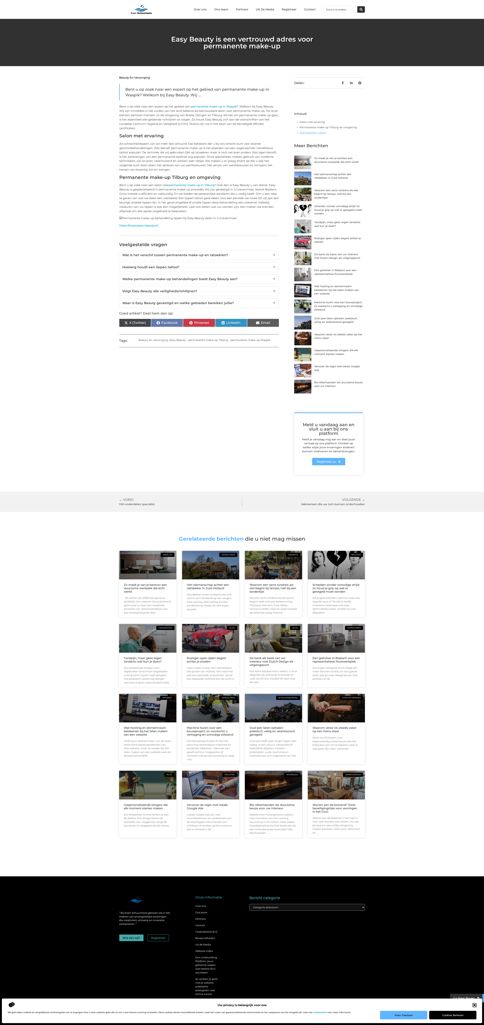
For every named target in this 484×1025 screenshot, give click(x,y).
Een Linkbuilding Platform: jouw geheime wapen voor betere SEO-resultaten (206, 965)
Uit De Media (265, 9)
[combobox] (340, 9)
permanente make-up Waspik (250, 340)
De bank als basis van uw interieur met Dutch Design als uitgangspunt (271, 661)
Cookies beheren (453, 1015)
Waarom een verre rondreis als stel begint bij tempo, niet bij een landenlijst (336, 194)
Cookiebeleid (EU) (206, 931)
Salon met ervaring (312, 122)
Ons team (221, 9)
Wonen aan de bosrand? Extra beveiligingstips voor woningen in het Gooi (335, 808)
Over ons (200, 9)
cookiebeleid (320, 1012)
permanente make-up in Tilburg (191, 185)
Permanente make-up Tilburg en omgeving (328, 127)
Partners (242, 9)
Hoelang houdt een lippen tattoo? (199, 267)
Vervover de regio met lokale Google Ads (207, 806)
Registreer (289, 9)
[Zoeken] (361, 9)
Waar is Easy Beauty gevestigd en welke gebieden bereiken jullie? (199, 303)
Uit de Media (203, 944)
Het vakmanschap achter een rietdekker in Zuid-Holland (208, 586)
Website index (204, 950)
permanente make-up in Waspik (214, 106)
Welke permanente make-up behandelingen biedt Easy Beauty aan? (199, 279)
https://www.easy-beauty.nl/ (138, 225)
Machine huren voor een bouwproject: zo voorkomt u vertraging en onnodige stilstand (338, 306)
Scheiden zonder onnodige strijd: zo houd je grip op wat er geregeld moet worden (338, 210)
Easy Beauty (177, 340)
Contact (310, 9)
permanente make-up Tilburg (208, 340)
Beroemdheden (205, 938)
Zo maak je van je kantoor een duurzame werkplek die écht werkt (145, 588)
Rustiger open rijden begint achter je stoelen (206, 659)
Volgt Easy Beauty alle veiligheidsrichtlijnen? (199, 291)
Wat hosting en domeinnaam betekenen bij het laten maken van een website (336, 290)
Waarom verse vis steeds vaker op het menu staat (335, 729)
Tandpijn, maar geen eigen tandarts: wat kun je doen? (143, 659)
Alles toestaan (404, 1015)
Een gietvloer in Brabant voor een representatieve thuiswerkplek (336, 659)
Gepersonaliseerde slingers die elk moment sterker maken (146, 806)
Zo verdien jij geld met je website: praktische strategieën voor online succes (206, 986)
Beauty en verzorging (134, 77)
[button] (474, 1005)
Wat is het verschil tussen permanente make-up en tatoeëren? (199, 255)
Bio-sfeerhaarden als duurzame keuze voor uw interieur (272, 806)
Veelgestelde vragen (312, 132)
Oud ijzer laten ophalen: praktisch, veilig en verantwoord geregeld (272, 731)
